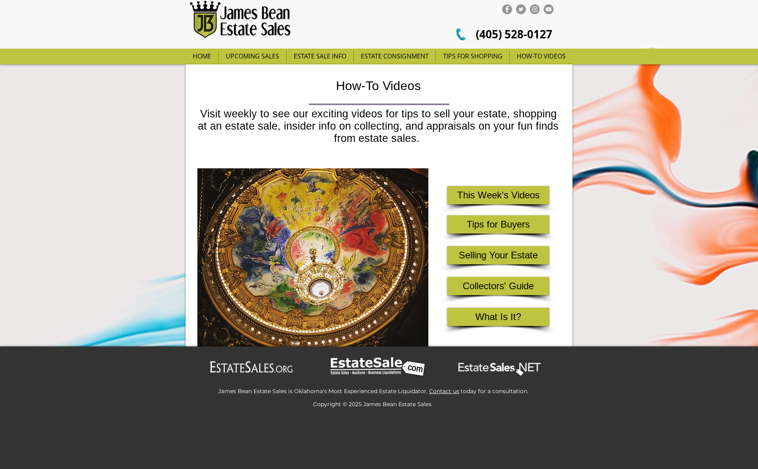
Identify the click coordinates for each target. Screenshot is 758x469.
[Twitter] (521, 9)
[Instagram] (535, 9)
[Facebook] (507, 9)
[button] (498, 224)
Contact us (444, 391)
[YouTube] (548, 9)
